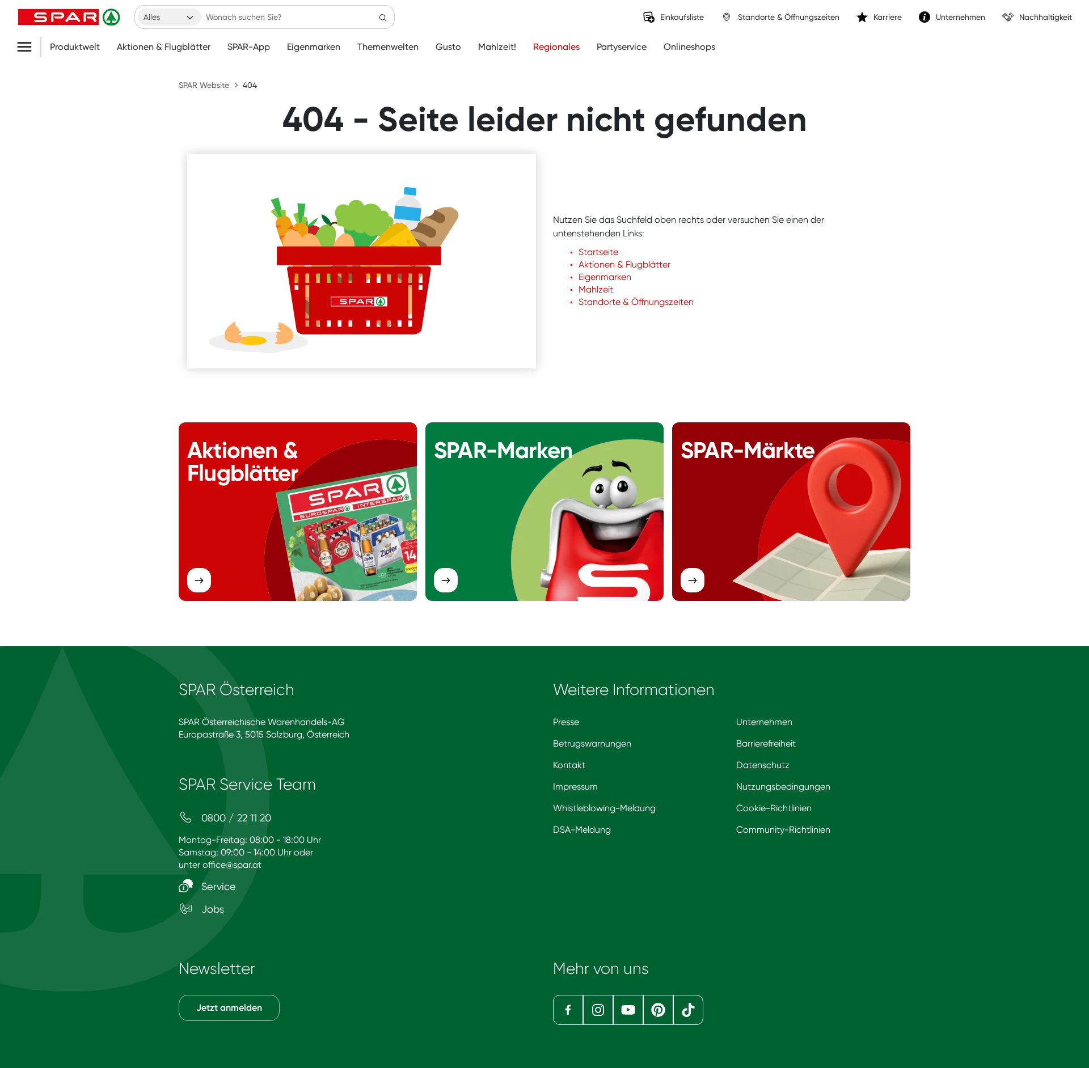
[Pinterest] (658, 1010)
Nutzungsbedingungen (783, 786)
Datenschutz (763, 765)
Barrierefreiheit (766, 743)
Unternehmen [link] (960, 17)
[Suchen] (383, 17)
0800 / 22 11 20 (235, 818)
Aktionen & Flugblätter (163, 47)
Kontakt (569, 765)
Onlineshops (689, 47)
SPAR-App (248, 47)
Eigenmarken (313, 47)
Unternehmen (764, 722)
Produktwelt (75, 47)
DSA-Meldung (582, 829)
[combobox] (169, 17)
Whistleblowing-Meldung (604, 808)
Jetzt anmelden (229, 1007)
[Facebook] (568, 1010)
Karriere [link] (887, 17)
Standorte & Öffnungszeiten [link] (788, 17)
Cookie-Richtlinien (774, 808)
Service (217, 886)
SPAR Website (204, 85)
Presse (566, 722)
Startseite (598, 252)
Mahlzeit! (497, 47)
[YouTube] (628, 1010)
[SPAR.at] (70, 17)
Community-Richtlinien (783, 829)
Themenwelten (388, 47)
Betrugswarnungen (592, 743)
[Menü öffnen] (28, 47)
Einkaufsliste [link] (682, 17)
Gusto (448, 47)
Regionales (556, 47)
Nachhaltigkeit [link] (1045, 17)
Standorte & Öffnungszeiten (636, 301)
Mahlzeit (596, 289)
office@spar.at (231, 864)
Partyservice (622, 47)
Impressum (575, 786)
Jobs (211, 909)
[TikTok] (688, 1010)
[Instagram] (598, 1010)
